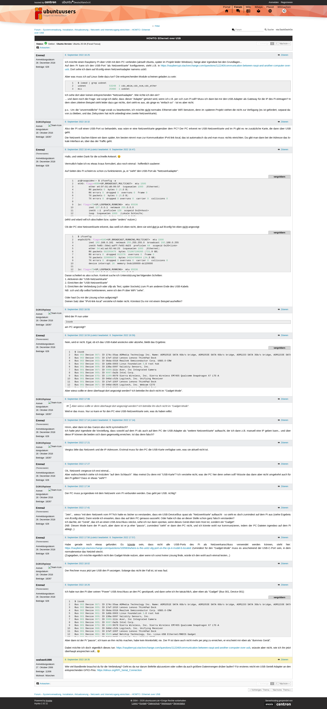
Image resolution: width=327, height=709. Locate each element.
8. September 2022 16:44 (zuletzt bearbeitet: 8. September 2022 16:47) (100, 149)
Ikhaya (258, 7)
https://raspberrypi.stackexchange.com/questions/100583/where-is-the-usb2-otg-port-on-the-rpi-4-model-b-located (128, 548)
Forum (238, 7)
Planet (270, 7)
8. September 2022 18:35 (77, 659)
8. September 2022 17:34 (77, 486)
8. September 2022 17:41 (77, 507)
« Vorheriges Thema (259, 690)
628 (47, 67)
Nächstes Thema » (282, 690)
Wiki (248, 7)
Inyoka (49, 700)
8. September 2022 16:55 (77, 309)
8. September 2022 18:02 (77, 563)
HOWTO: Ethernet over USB (146, 694)
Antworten (45, 47)
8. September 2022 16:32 (77, 121)
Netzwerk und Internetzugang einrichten (110, 30)
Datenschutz (154, 703)
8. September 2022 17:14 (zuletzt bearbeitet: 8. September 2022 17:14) (100, 420)
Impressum (166, 703)
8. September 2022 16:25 (77, 55)
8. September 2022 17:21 (77, 442)
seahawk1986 (44, 659)
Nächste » (284, 43)
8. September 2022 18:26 (77, 584)
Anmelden (274, 2)
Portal (226, 7)
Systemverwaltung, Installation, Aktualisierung (65, 30)
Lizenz (135, 703)
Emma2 (40, 55)
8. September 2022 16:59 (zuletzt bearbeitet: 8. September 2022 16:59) (100, 335)
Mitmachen (284, 7)
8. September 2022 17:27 (77, 464)
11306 (48, 671)
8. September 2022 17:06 (77, 399)
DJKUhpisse (43, 122)
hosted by (39, 2)
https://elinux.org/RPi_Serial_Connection (119, 670)
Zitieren (284, 55)
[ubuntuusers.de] (55, 14)
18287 (48, 137)
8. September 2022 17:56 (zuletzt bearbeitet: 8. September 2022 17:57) (100, 537)
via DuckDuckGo (284, 29)
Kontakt (142, 703)
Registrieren (287, 2)
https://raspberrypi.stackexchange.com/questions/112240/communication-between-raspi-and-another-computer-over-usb (183, 647)
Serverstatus (179, 703)
